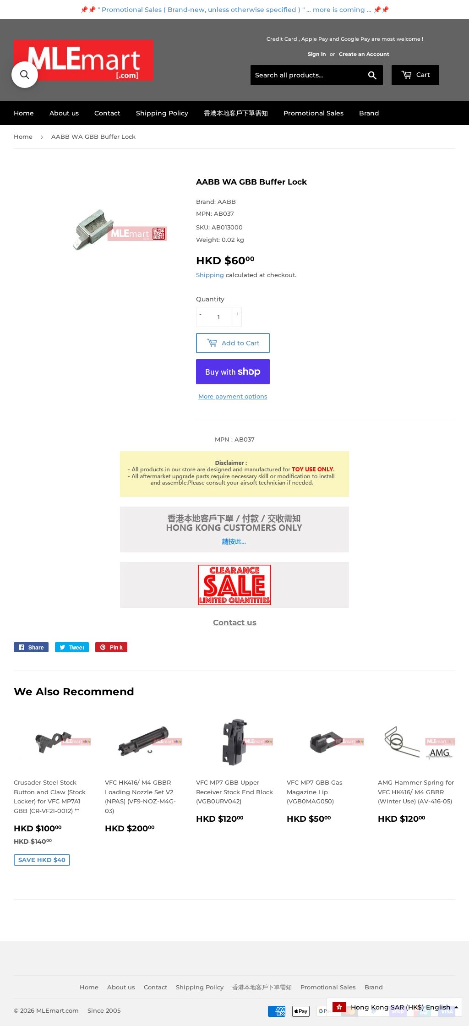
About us (64, 113)
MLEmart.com (57, 1010)
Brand (369, 113)
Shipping (210, 274)
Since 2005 (103, 1010)
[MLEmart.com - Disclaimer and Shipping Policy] (234, 494)
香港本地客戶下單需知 (236, 113)
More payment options (232, 396)
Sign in (317, 54)
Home (24, 113)
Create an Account (364, 54)
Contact (107, 113)
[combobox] (317, 75)
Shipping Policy (162, 113)
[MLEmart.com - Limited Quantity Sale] (234, 605)
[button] (394, 1007)
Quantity (210, 299)
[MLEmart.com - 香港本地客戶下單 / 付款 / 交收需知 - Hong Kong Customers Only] (234, 550)
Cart (422, 75)
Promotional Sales (314, 113)
